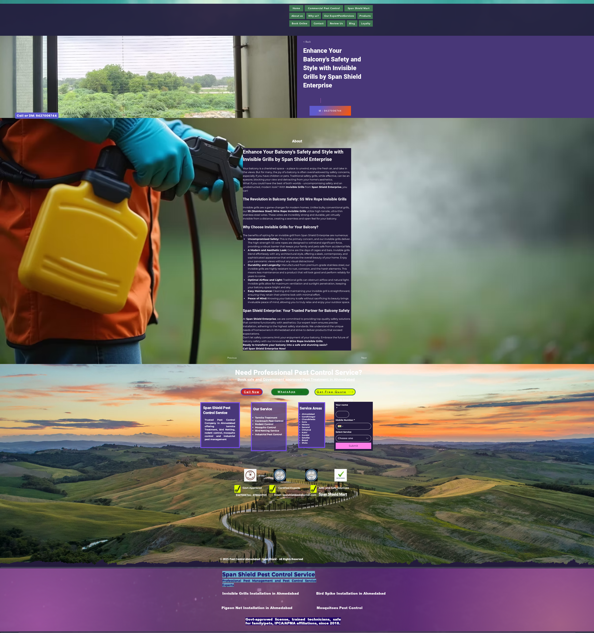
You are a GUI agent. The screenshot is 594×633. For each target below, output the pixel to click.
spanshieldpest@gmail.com (299, 494)
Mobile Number (345, 420)
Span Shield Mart (333, 494)
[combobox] (353, 438)
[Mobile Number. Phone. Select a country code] (341, 426)
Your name (342, 406)
